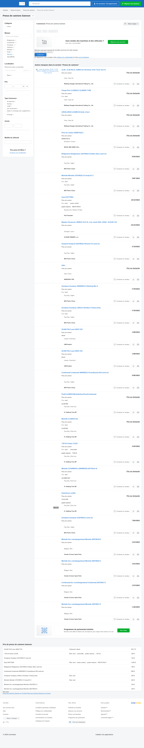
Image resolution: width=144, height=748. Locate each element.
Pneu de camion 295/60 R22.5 (72, 133)
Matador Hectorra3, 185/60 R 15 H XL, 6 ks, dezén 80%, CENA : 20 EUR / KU (89, 222)
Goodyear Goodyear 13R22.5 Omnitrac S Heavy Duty (81, 308)
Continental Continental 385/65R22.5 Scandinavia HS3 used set (85, 372)
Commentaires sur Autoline (44, 717)
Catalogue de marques (43, 721)
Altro (63, 265)
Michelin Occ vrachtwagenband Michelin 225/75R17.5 (81, 604)
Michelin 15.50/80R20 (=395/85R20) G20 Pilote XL (79, 468)
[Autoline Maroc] (10, 3)
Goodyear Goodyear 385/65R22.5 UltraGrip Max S (80, 286)
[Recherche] (31, 3)
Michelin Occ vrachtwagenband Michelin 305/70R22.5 (81, 561)
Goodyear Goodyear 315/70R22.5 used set (77, 518)
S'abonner (40, 54)
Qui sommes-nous (8, 707)
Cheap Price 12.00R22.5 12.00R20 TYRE (76, 90)
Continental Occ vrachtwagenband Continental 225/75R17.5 (84, 582)
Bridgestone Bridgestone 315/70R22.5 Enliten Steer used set (84, 154)
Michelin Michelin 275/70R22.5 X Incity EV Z (77, 175)
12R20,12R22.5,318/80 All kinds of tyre (76, 112)
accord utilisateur (83, 57)
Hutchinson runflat (68, 493)
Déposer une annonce (118, 42)
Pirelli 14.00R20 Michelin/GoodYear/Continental (79, 394)
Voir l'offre (123, 630)
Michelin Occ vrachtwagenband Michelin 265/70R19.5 (81, 539)
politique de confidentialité (65, 57)
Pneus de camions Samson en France (39, 693)
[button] (133, 84)
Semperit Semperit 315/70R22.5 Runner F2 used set (81, 244)
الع (3, 722)
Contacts (5, 714)
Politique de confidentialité (44, 711)
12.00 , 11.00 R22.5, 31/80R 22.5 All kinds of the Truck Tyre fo (84, 70)
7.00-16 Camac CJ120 (69, 443)
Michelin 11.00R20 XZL (70, 419)
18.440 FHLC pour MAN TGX (72, 329)
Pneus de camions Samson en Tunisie (15, 693)
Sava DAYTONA (67, 197)
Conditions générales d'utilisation (46, 707)
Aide (4, 711)
